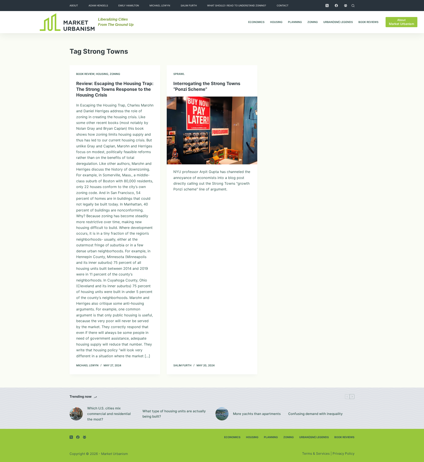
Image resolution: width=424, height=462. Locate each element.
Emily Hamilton (128, 5)
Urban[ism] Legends (338, 22)
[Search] (353, 5)
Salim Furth (189, 5)
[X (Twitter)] (327, 5)
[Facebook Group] (345, 5)
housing (276, 22)
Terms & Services (316, 453)
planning (295, 22)
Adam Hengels (98, 5)
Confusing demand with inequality (315, 414)
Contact (282, 5)
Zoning (312, 22)
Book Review (85, 74)
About (74, 5)
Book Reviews (368, 22)
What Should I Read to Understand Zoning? (236, 5)
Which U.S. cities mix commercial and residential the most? (109, 413)
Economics (256, 22)
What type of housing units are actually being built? (174, 414)
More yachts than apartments (257, 414)
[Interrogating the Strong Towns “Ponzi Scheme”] (212, 131)
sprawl (179, 74)
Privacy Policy (343, 453)
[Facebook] (336, 5)
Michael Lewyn (160, 5)
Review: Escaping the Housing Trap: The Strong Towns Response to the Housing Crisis (114, 89)
